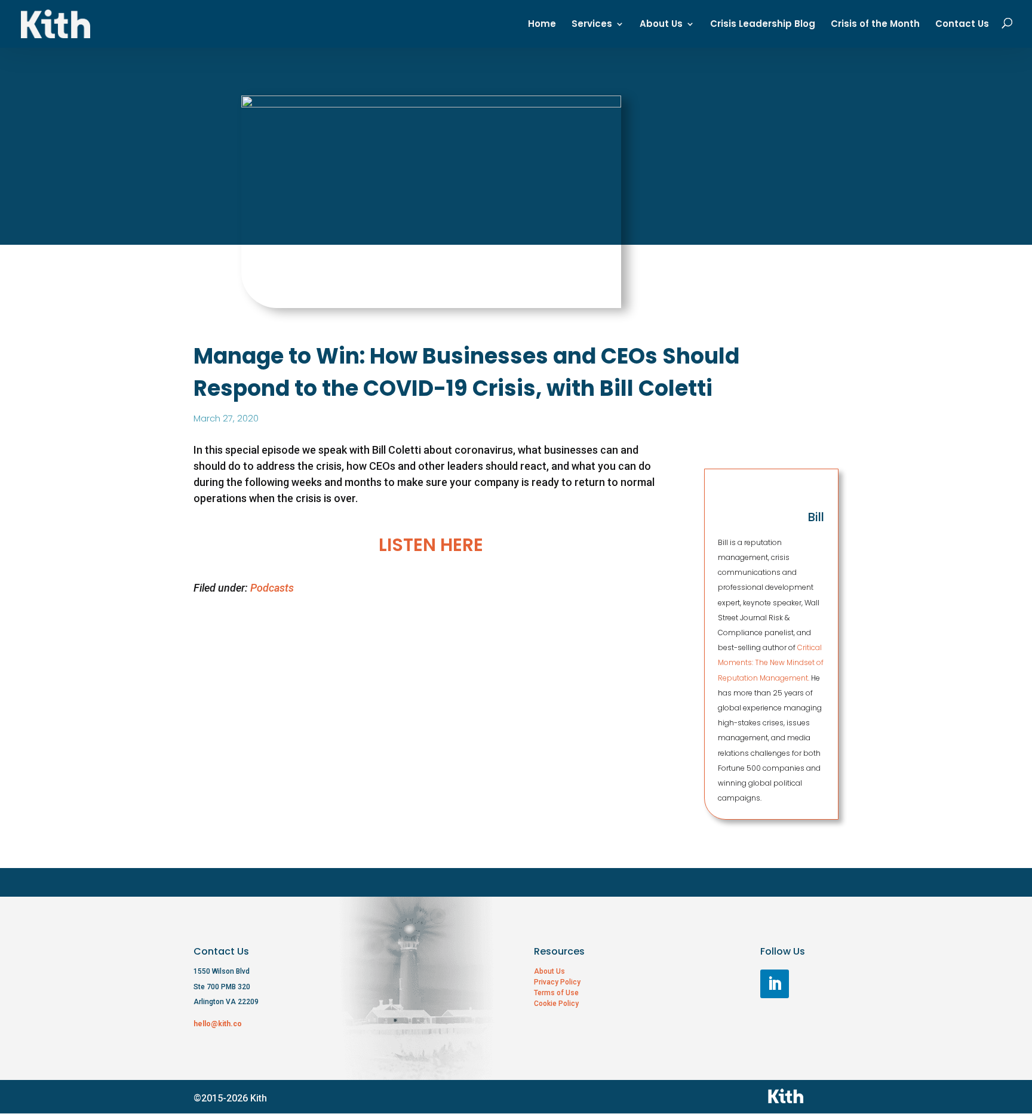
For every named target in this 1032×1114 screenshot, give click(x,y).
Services (592, 25)
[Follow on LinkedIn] (774, 984)
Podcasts (272, 587)
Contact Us (962, 25)
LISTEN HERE (431, 545)
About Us (661, 25)
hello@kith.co (218, 1024)
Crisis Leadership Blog (762, 25)
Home (542, 25)
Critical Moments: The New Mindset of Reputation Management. (771, 662)
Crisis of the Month (875, 25)
